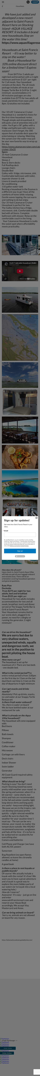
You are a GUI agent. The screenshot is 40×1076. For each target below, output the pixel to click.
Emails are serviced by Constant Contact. (19, 545)
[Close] (36, 518)
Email (6, 530)
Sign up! (20, 551)
